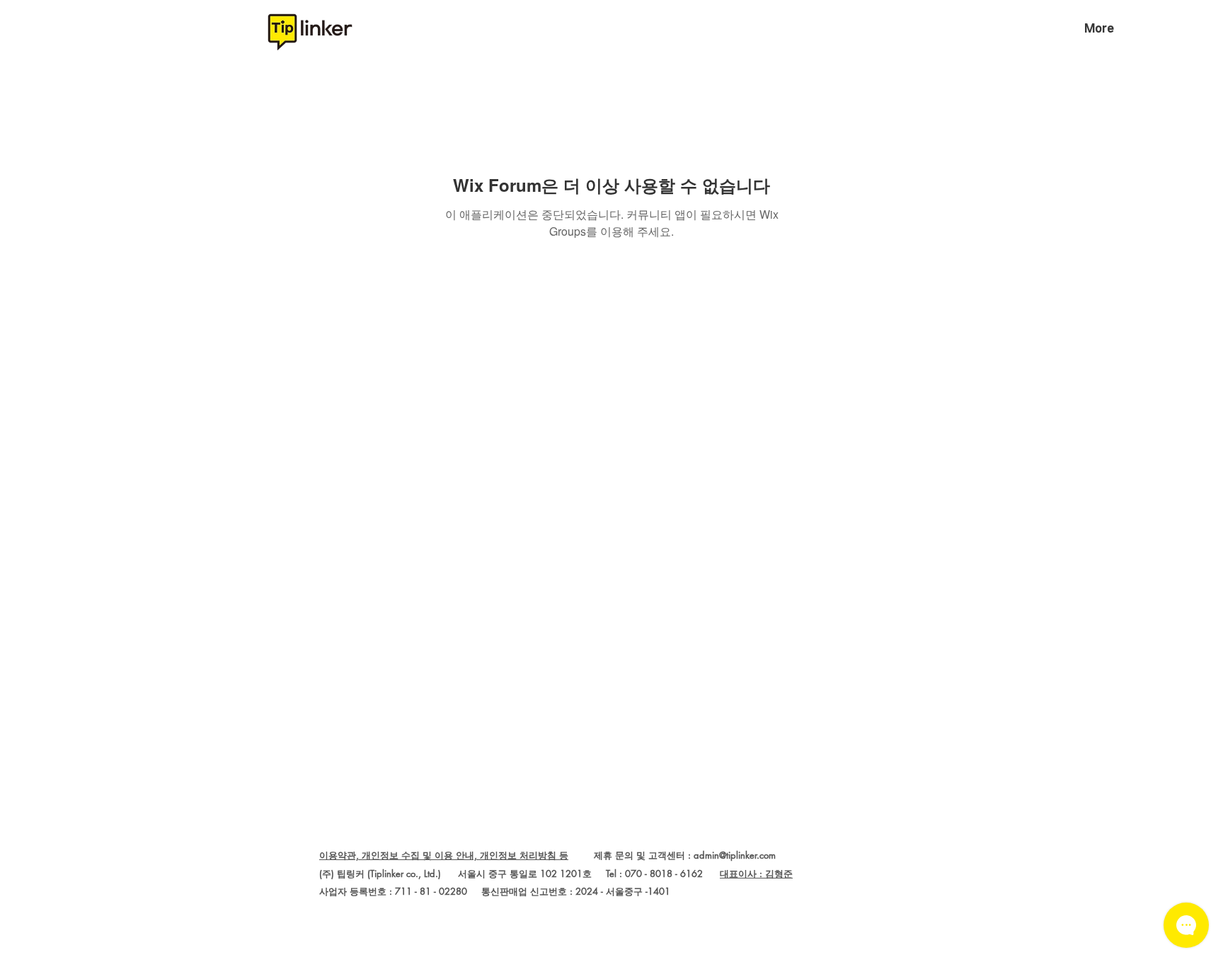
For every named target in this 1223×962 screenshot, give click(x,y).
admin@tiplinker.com (735, 855)
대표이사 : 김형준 (756, 873)
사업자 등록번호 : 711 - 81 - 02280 (393, 891)
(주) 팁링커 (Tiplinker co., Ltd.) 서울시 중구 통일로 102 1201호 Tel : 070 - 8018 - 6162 (519, 873)
